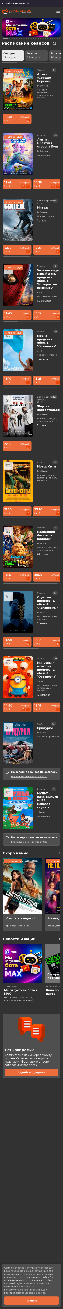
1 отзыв (41, 220)
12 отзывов (43, 694)
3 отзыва (42, 359)
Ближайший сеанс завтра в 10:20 (29, 776)
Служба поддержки (31, 1072)
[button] (14, 28)
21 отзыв (42, 623)
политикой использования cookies (24, 1292)
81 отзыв (42, 554)
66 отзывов (44, 300)
